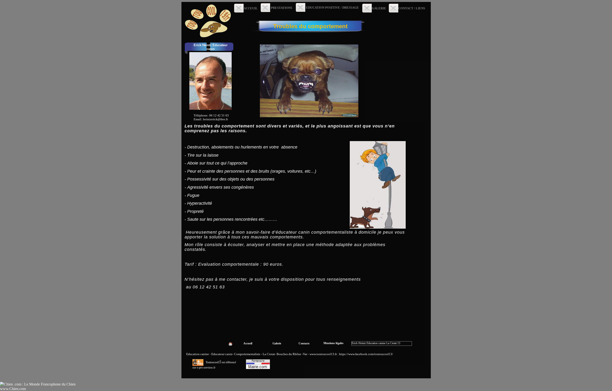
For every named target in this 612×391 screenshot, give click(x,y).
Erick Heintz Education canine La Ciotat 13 (376, 343)
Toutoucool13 (214, 362)
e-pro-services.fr (206, 367)
